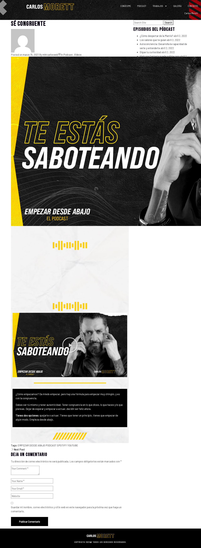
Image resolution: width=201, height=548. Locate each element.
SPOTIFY (62, 445)
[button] (70, 345)
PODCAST (141, 6)
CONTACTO (193, 6)
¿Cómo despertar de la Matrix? (156, 35)
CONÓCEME (125, 6)
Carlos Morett (191, 13)
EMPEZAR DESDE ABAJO (31, 445)
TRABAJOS (158, 6)
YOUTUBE (72, 445)
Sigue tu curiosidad (150, 52)
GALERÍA (177, 6)
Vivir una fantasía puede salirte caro (159, 56)
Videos (78, 54)
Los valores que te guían (153, 39)
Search (168, 22)
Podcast (68, 54)
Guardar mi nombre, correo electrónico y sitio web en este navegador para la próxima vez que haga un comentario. (66, 509)
